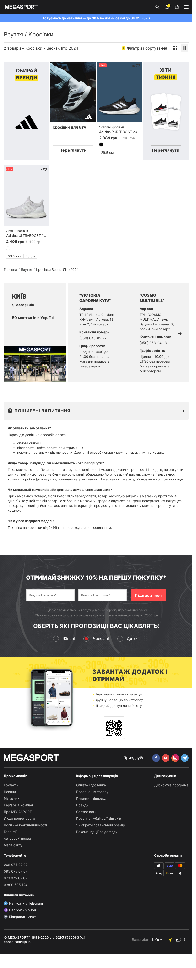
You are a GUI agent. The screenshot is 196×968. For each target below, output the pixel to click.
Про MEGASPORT (18, 812)
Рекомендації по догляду (96, 832)
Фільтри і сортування (145, 48)
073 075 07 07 (15, 878)
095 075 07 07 (15, 871)
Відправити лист (22, 917)
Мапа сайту (13, 845)
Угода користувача (19, 818)
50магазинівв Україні (33, 317)
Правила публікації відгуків (98, 818)
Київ (155, 939)
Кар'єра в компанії (19, 805)
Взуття (13, 34)
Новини (10, 792)
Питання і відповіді (91, 798)
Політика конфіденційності (25, 825)
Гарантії (10, 832)
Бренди (82, 805)
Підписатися (148, 595)
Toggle (178, 940)
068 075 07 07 (15, 865)
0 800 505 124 (15, 885)
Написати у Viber (22, 910)
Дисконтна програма (171, 785)
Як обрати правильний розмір (100, 825)
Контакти (11, 785)
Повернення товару (92, 792)
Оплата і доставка (91, 785)
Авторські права (17, 838)
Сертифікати (86, 812)
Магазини (11, 798)
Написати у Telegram (26, 903)
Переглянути (73, 150)
